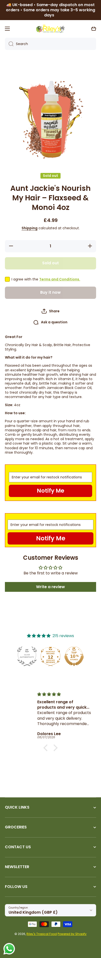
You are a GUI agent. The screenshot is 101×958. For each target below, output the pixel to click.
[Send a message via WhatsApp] (9, 949)
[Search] (9, 44)
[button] (93, 28)
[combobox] (50, 44)
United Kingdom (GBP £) (33, 912)
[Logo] (50, 28)
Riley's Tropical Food (41, 934)
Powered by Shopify (72, 934)
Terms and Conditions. (59, 279)
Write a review (50, 587)
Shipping (30, 228)
